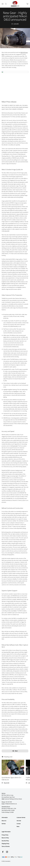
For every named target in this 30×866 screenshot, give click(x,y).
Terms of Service (6, 846)
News (18, 826)
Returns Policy (5, 837)
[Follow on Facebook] (3, 852)
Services (4, 823)
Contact (19, 823)
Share (16, 751)
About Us (4, 820)
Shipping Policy (5, 843)
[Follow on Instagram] (7, 852)
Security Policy (5, 840)
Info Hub (19, 820)
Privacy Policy (5, 835)
